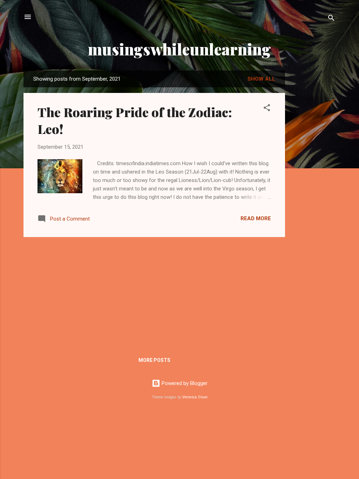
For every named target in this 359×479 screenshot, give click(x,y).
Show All (261, 79)
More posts (154, 360)
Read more (256, 218)
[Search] (331, 19)
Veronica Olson (195, 397)
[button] (267, 108)
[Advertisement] (313, 181)
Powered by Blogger (184, 383)
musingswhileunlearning (179, 49)
